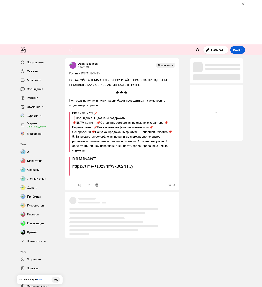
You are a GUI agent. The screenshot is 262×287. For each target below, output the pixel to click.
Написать (218, 50)
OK (56, 279)
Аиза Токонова (88, 63)
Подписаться (165, 65)
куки (39, 279)
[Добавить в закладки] (79, 185)
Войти (237, 50)
